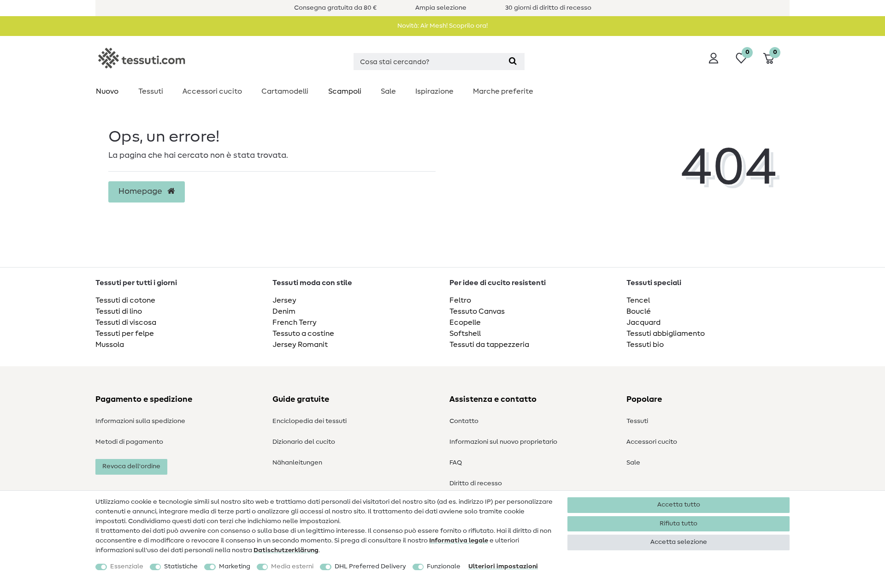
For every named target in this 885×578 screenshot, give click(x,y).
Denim (283, 311)
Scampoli (344, 91)
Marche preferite (503, 91)
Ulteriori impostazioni (503, 566)
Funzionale (443, 566)
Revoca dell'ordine (131, 466)
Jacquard (643, 322)
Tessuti (150, 91)
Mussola (109, 344)
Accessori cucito (212, 91)
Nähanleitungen (297, 462)
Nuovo (107, 91)
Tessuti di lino (118, 311)
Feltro (460, 300)
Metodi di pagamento (129, 442)
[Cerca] (513, 61)
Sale (388, 91)
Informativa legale (458, 540)
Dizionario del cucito (303, 442)
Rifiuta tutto (678, 523)
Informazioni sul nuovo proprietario (503, 442)
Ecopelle (465, 322)
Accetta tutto (678, 504)
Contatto (463, 421)
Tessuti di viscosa (125, 322)
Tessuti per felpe (124, 333)
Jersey (284, 300)
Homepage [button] (141, 191)
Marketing (234, 566)
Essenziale (126, 566)
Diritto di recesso (475, 483)
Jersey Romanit (300, 344)
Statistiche (181, 566)
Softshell (465, 333)
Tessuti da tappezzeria (489, 344)
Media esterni (292, 566)
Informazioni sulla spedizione (140, 421)
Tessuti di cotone (125, 300)
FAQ (455, 462)
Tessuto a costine (303, 333)
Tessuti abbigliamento (665, 333)
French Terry (294, 322)
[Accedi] (713, 58)
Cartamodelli (284, 91)
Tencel (638, 300)
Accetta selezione (678, 542)
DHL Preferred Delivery (370, 566)
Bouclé (638, 311)
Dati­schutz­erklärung (286, 550)
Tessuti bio (645, 344)
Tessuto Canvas (477, 311)
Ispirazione (434, 91)
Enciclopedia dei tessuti (309, 421)
